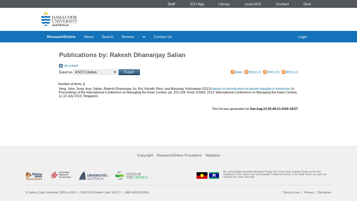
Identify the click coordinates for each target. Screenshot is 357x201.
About (89, 37)
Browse (128, 37)
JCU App (197, 4)
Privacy (309, 192)
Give (307, 4)
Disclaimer (324, 192)
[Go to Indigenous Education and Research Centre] (202, 175)
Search (107, 37)
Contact (282, 4)
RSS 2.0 (273, 72)
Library (224, 4)
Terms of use (291, 192)
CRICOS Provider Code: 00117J (100, 192)
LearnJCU (253, 4)
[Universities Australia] (93, 175)
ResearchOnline (61, 37)
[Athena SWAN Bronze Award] (34, 175)
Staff (171, 4)
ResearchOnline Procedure (179, 155)
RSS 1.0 (255, 72)
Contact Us (163, 37)
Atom (238, 72)
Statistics (212, 155)
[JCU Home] (59, 18)
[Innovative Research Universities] (60, 175)
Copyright (145, 155)
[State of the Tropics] (131, 175)
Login (302, 37)
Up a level (71, 66)
